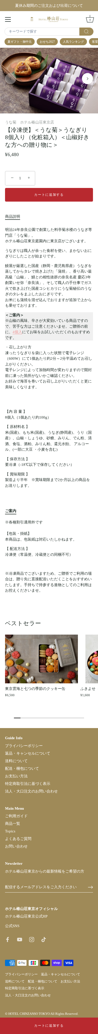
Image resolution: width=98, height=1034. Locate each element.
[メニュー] (8, 19)
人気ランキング (73, 41)
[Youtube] (19, 939)
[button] (10, 78)
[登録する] (90, 887)
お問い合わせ (16, 846)
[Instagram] (31, 939)
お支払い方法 (16, 776)
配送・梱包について (22, 768)
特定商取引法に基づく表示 (27, 784)
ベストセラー (23, 623)
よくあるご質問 (18, 839)
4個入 (17, 332)
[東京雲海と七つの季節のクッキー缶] (41, 659)
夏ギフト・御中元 (20, 41)
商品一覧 (12, 824)
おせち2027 (47, 41)
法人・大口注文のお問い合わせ (31, 791)
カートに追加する (49, 1025)
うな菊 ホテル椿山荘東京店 (29, 122)
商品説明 (12, 216)
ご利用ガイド (16, 816)
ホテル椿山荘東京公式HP (26, 916)
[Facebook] (7, 939)
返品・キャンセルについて (27, 753)
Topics (10, 831)
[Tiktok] (43, 939)
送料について (16, 761)
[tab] (15, 217)
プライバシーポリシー (24, 746)
